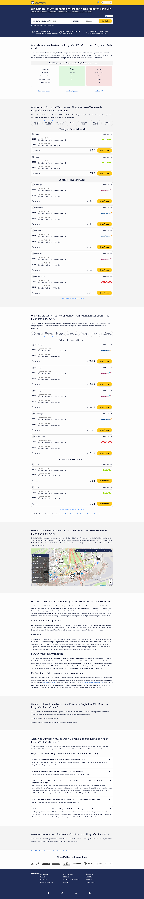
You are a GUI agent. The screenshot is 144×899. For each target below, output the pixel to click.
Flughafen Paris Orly (104, 551)
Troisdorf (45, 682)
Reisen (41, 851)
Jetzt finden (104, 150)
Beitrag (89, 879)
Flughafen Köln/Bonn (85, 551)
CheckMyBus (34, 851)
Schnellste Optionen (72, 91)
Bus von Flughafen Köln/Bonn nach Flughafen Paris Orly (82, 514)
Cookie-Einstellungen (71, 879)
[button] (98, 558)
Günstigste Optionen (44, 91)
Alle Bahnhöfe (99, 91)
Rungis (54, 682)
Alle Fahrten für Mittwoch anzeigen (73, 298)
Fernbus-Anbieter (46, 882)
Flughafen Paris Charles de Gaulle (92, 682)
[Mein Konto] (97, 2)
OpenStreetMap (103, 585)
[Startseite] (38, 2)
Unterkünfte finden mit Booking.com (43, 25)
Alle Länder (90, 882)
